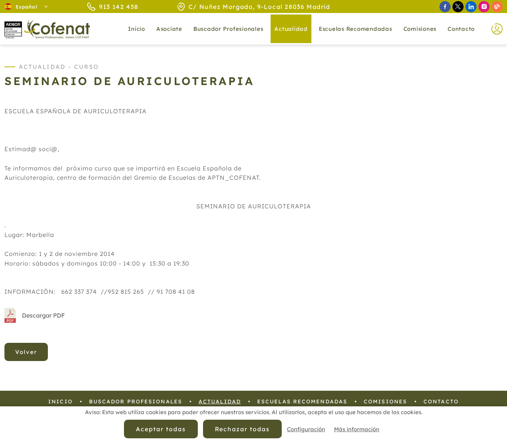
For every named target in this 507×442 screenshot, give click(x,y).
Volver (26, 351)
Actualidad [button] (291, 28)
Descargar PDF (43, 315)
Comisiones (420, 28)
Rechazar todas (242, 429)
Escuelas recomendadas (355, 28)
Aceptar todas (161, 429)
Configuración (306, 429)
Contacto (461, 28)
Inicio (136, 28)
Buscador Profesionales (228, 28)
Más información (356, 429)
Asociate (169, 28)
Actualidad (220, 401)
